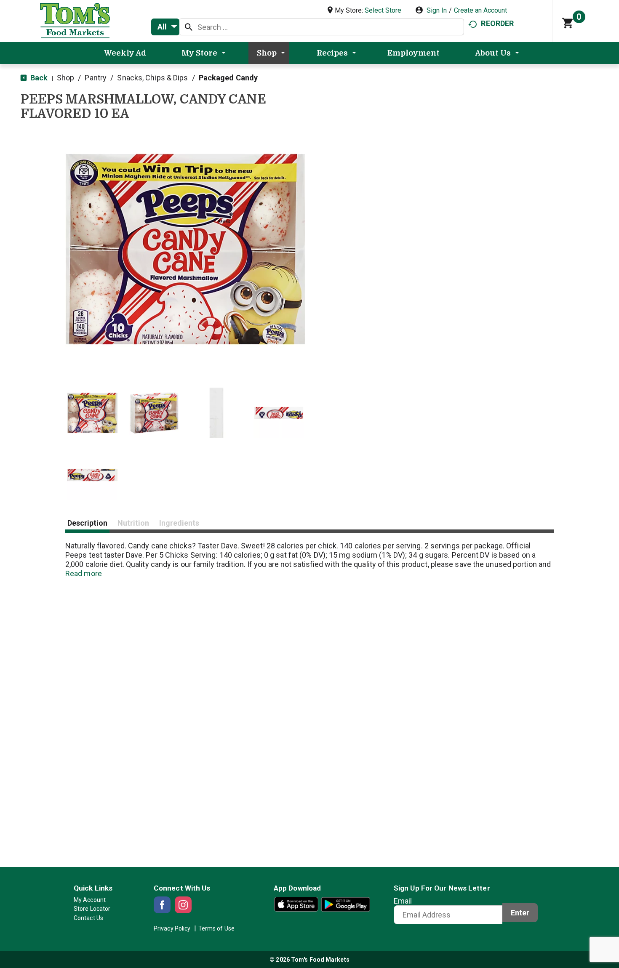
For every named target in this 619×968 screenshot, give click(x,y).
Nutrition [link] (133, 523)
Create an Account (480, 10)
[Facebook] (162, 904)
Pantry (96, 77)
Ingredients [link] (179, 523)
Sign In (437, 10)
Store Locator (92, 908)
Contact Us (88, 918)
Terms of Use (216, 928)
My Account (90, 899)
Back (38, 77)
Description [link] (87, 523)
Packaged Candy (228, 77)
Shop (65, 77)
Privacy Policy (172, 928)
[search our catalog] (188, 27)
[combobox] (165, 27)
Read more (83, 573)
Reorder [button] (497, 23)
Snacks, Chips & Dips (152, 77)
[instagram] (183, 904)
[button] (92, 413)
